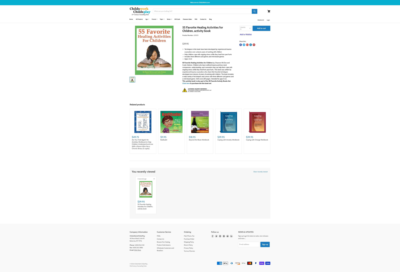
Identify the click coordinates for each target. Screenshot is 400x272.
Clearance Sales (187, 19)
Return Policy (188, 245)
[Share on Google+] (247, 45)
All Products (139, 19)
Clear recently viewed (260, 172)
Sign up (265, 244)
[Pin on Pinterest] (254, 45)
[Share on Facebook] (240, 45)
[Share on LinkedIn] (250, 45)
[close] (154, 179)
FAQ (196, 19)
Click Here (137, 250)
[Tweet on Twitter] (244, 45)
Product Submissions (164, 245)
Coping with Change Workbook (257, 140)
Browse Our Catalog (163, 242)
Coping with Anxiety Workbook (228, 140)
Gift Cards (177, 19)
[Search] (254, 11)
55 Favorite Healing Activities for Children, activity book (145, 206)
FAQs (158, 236)
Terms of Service (189, 251)
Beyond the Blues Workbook (199, 140)
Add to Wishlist (245, 34)
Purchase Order (189, 239)
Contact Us (203, 19)
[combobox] (202, 11)
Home (131, 19)
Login (268, 20)
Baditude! (163, 140)
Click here (186, 83)
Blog (210, 19)
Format (154, 19)
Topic (161, 19)
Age (147, 19)
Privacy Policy (188, 248)
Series (169, 19)
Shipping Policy (189, 242)
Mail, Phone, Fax (189, 236)
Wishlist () (261, 20)
